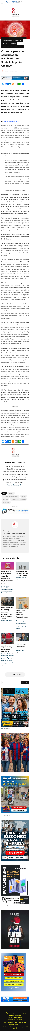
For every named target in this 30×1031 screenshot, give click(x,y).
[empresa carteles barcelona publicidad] (13, 991)
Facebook (6, 43)
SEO (20, 650)
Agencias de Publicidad (18, 38)
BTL (7, 660)
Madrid (10, 660)
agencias (11, 493)
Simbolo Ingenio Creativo (11, 71)
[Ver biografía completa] (23, 485)
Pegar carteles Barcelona (15, 1015)
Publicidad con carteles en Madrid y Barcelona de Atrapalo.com (7, 638)
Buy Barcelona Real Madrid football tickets (15, 1012)
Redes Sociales (7, 46)
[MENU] (2, 2)
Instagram (10, 589)
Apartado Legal (22, 1022)
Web (23, 650)
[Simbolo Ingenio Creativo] (15, 527)
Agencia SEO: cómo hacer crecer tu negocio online (22, 637)
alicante (24, 496)
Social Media (18, 46)
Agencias (5, 38)
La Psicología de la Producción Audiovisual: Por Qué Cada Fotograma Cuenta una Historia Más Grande (7, 601)
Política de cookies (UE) (15, 1024)
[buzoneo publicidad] (15, 79)
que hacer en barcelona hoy (15, 1019)
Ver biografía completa (14, 485)
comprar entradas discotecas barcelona (15, 1021)
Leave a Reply (15, 674)
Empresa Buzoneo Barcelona (15, 1017)
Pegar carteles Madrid (21, 1013)
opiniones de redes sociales (18, 499)
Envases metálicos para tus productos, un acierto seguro (22, 566)
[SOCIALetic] (14, 3)
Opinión (13, 43)
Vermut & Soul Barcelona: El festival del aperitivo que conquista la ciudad (22, 603)
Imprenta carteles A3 (9, 1013)
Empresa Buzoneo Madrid (10, 1022)
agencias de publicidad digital (10, 496)
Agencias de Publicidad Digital (12, 40)
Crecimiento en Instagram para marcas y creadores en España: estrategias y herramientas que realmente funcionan (7, 566)
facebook (5, 499)
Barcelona (23, 623)
